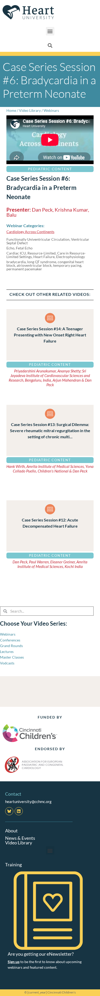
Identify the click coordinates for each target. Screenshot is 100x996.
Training (13, 864)
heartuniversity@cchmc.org (28, 801)
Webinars (51, 110)
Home (11, 110)
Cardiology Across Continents (30, 231)
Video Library (30, 110)
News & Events (20, 838)
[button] (50, 31)
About (11, 830)
